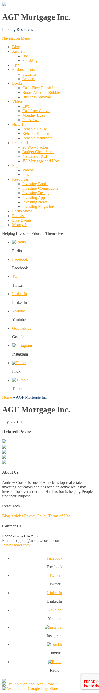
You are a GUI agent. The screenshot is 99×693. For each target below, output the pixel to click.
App (15, 65)
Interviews (30, 120)
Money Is (19, 225)
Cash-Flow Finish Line (40, 88)
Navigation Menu (16, 38)
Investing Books (35, 184)
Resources (20, 179)
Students (29, 74)
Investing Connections (40, 188)
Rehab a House (34, 129)
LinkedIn (19, 294)
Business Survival (36, 97)
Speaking (29, 60)
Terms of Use (59, 516)
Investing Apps (34, 197)
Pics (25, 174)
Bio (25, 56)
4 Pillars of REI (34, 156)
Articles (17, 516)
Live (26, 106)
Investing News (34, 202)
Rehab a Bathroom (37, 138)
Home (7, 397)
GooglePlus (21, 328)
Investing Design (36, 193)
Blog (16, 47)
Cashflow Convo (36, 111)
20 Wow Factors (35, 147)
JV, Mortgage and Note (41, 161)
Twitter (18, 276)
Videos (28, 170)
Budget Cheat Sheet (38, 152)
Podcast (18, 216)
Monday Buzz (33, 115)
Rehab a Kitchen (35, 133)
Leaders (28, 79)
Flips (16, 165)
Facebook (20, 259)
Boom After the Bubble (41, 92)
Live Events (21, 220)
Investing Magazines (38, 206)
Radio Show (22, 211)
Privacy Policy (35, 516)
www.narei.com (17, 545)
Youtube (19, 311)
